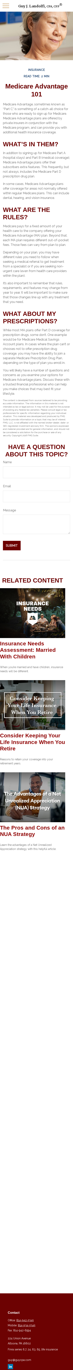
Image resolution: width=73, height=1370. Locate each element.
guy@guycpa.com (19, 1359)
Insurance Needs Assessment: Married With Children (28, 650)
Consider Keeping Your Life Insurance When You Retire (32, 742)
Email (7, 486)
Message (9, 510)
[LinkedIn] (10, 1366)
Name (7, 462)
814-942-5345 (25, 1320)
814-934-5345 (26, 1325)
